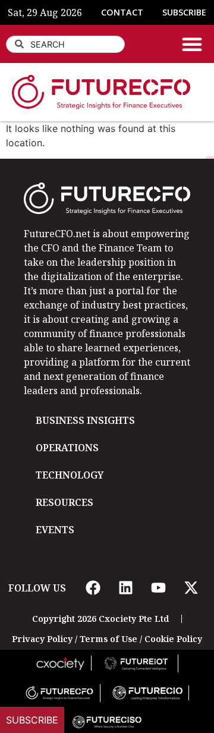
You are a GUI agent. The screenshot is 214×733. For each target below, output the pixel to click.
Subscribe (32, 720)
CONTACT (122, 12)
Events (55, 529)
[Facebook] (93, 588)
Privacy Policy (42, 638)
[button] (192, 44)
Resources (64, 502)
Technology (69, 475)
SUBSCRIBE (184, 12)
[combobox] (65, 44)
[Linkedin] (125, 588)
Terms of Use (108, 638)
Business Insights (85, 420)
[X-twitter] (191, 588)
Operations (67, 447)
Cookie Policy (173, 638)
